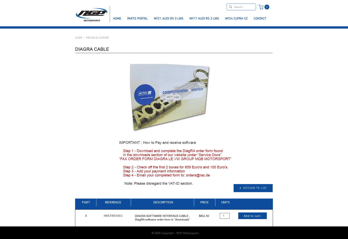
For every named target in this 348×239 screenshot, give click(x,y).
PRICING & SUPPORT (97, 37)
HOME (78, 37)
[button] (264, 7)
